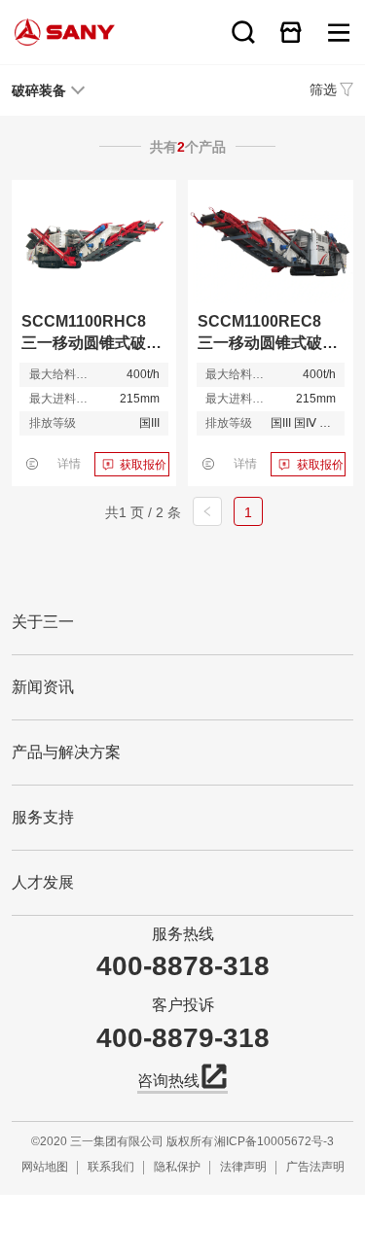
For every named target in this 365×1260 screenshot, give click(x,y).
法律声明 (243, 1166)
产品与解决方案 (66, 752)
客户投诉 (183, 1005)
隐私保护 (177, 1166)
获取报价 (143, 465)
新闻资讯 (43, 687)
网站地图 (44, 1166)
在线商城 (291, 32)
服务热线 (183, 934)
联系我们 (111, 1166)
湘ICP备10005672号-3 (274, 1141)
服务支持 (43, 817)
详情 (69, 464)
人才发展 (43, 882)
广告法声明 (315, 1166)
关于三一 (43, 621)
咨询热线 (168, 1080)
